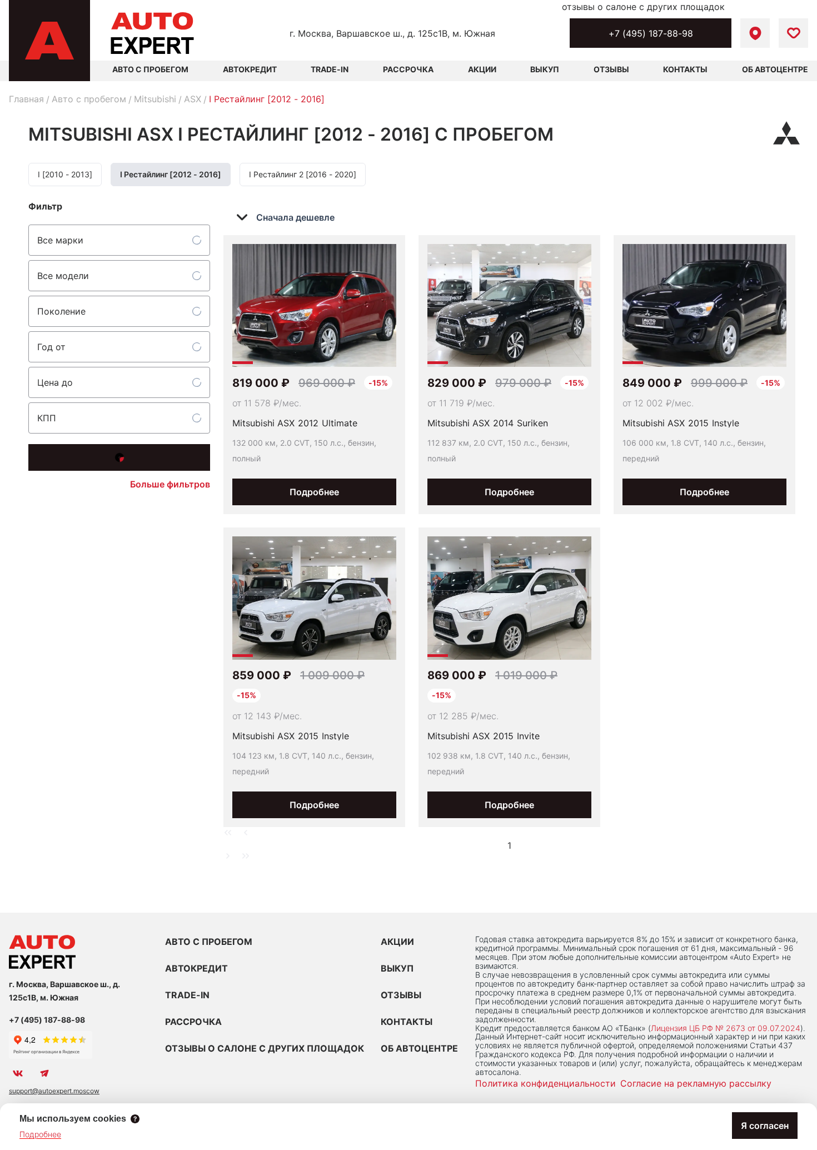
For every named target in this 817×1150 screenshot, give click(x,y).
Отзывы (611, 69)
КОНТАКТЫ (406, 1021)
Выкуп (544, 69)
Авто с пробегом (89, 98)
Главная (26, 98)
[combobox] (293, 217)
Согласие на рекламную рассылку (695, 1083)
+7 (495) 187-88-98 (651, 33)
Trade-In (329, 69)
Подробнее (314, 491)
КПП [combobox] (46, 418)
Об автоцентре (775, 69)
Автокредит (250, 69)
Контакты (685, 69)
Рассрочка (408, 69)
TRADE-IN (187, 994)
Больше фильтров (170, 484)
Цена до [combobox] (55, 382)
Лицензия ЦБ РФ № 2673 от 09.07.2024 (725, 1028)
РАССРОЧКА (193, 1021)
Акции (482, 69)
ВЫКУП (397, 968)
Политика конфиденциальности (545, 1083)
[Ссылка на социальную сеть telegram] (44, 1073)
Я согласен (765, 1125)
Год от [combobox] (51, 346)
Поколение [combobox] (61, 311)
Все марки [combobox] (60, 240)
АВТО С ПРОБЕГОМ (150, 69)
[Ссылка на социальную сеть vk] (18, 1073)
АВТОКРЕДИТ (196, 968)
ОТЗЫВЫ (401, 994)
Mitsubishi (155, 98)
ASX (192, 98)
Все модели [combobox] (63, 275)
